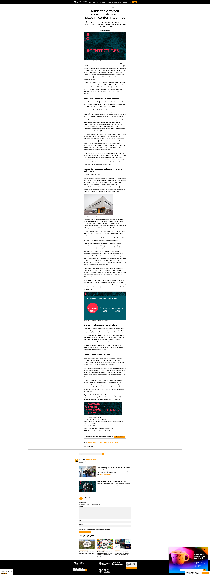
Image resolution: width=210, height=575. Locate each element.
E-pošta (81, 524)
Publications (110, 2)
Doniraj (131, 567)
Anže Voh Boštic (105, 30)
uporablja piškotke (8, 571)
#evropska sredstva (94, 442)
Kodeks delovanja (116, 562)
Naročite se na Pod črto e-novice (117, 565)
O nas (115, 2)
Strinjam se (4, 573)
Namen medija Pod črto (104, 563)
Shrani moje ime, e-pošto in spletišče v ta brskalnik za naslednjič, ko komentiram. (94, 529)
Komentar (81, 506)
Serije (94, 2)
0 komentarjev (117, 7)
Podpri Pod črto (119, 436)
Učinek (103, 2)
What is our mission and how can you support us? (104, 572)
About (119, 2)
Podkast (99, 2)
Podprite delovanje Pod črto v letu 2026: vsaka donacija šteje (104, 569)
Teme (90, 2)
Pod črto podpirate (116, 568)
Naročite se (125, 2)
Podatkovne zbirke (116, 567)
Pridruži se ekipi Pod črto (104, 567)
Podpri (134, 2)
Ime (80, 520)
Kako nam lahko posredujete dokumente (104, 565)
